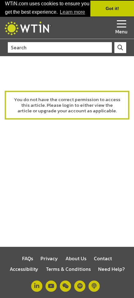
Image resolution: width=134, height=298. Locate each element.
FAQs (27, 258)
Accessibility (24, 269)
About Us (75, 258)
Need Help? (111, 269)
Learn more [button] (72, 12)
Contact (103, 258)
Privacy (49, 258)
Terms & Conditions (68, 269)
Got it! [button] (112, 8)
